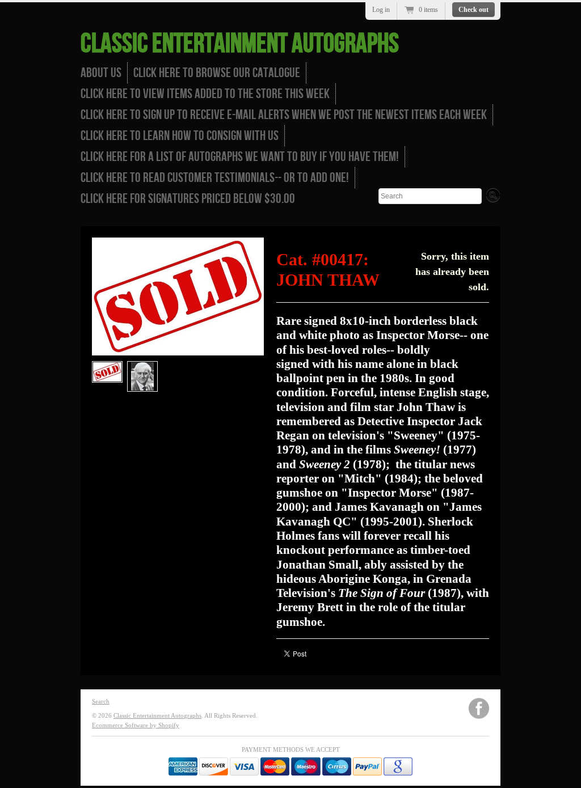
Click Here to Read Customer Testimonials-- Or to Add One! (215, 178)
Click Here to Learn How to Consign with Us (180, 136)
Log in (381, 10)
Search (101, 701)
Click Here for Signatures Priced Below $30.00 (188, 198)
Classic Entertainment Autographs (240, 44)
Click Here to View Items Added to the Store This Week (205, 94)
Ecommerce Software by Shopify (135, 725)
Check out (473, 10)
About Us (101, 73)
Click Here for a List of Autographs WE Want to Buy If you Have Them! (240, 157)
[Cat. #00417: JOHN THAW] (107, 372)
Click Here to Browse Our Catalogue (216, 73)
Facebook (479, 708)
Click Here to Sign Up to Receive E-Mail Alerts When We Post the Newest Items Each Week (284, 115)
